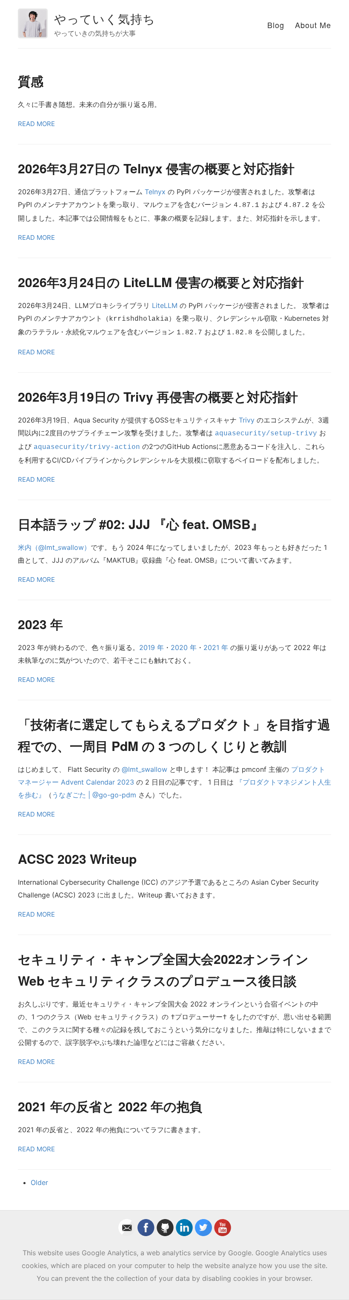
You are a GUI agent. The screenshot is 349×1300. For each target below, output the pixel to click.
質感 (30, 81)
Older (39, 1182)
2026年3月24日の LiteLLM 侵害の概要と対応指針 (161, 282)
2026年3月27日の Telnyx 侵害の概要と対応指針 (156, 168)
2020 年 (184, 647)
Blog (275, 24)
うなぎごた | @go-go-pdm (94, 795)
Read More (36, 124)
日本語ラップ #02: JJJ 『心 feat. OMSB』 (140, 524)
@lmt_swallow (144, 769)
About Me (313, 24)
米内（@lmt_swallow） (54, 547)
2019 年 (151, 647)
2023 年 (40, 624)
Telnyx (155, 191)
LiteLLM (164, 305)
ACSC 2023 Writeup (77, 858)
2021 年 (215, 647)
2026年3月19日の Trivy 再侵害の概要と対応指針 (158, 396)
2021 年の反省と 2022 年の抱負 (110, 1106)
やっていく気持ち (104, 18)
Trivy (247, 420)
